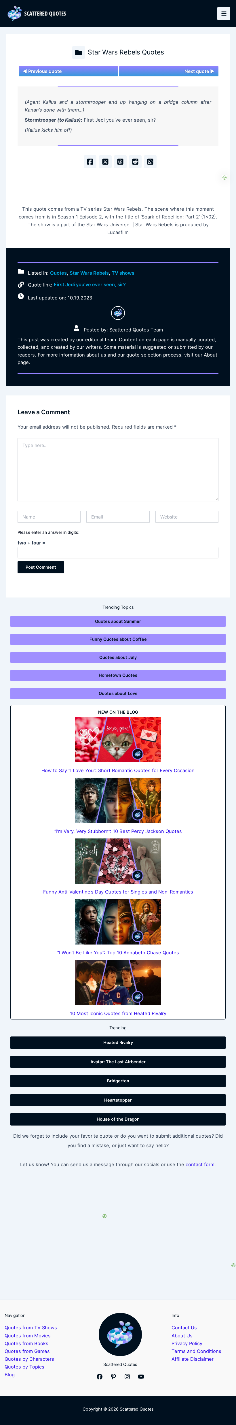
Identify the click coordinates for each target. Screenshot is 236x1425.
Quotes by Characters (29, 1359)
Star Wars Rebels (89, 273)
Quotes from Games (27, 1351)
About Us (182, 1336)
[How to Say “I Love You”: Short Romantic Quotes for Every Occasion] (118, 739)
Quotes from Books (26, 1343)
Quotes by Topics (24, 1367)
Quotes (58, 273)
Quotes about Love (118, 693)
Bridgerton (118, 1080)
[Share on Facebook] (90, 161)
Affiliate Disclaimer (193, 1359)
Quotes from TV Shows (31, 1327)
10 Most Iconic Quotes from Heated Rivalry (118, 1013)
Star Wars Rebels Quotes (126, 52)
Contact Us (184, 1327)
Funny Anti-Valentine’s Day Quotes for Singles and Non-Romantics (118, 892)
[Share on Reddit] (135, 161)
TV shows (123, 273)
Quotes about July (118, 657)
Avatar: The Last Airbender (118, 1061)
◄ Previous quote (42, 71)
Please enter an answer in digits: (48, 532)
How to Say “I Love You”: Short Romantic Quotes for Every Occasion (118, 770)
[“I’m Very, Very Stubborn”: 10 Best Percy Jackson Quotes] (118, 800)
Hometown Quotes (118, 675)
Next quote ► (199, 71)
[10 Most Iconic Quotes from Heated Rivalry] (118, 982)
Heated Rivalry (118, 1042)
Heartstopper (118, 1100)
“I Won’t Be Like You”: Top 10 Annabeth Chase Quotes (118, 952)
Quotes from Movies (28, 1336)
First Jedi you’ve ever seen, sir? (90, 284)
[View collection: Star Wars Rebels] (78, 52)
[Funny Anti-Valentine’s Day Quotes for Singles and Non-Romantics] (118, 861)
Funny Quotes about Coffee (118, 639)
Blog (10, 1374)
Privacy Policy (187, 1343)
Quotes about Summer (118, 621)
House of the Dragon (118, 1119)
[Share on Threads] (120, 161)
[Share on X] (105, 161)
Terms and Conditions (196, 1351)
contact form (200, 1164)
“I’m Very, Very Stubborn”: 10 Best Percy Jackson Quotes (118, 831)
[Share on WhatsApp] (150, 161)
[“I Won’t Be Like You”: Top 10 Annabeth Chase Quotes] (118, 921)
